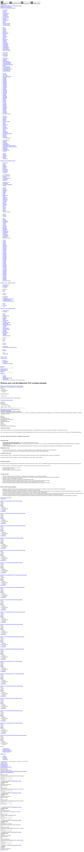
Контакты (8, 5)
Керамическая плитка (16, 3)
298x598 (4, 82)
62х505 (4, 276)
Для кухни (5, 53)
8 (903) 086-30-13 (4, 370)
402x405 (4, 248)
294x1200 (5, 107)
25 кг (4, 290)
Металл (4, 129)
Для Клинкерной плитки (8, 298)
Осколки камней (6, 121)
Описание (3, 411)
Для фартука (5, 14)
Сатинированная (6, 70)
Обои (4, 206)
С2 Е (4, 304)
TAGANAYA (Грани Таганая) (9, 145)
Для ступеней (6, 16)
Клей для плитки (26, 3)
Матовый (5, 180)
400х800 (4, 98)
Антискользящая (6, 67)
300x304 (4, 246)
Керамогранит (5, 3)
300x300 (4, 105)
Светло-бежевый (6, 322)
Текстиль (5, 200)
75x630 (4, 251)
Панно (4, 164)
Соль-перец (5, 128)
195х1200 (5, 112)
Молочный (5, 42)
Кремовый (5, 229)
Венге (4, 38)
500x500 (4, 100)
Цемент (4, 123)
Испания (5, 155)
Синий (4, 35)
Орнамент (5, 131)
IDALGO (5, 141)
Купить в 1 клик (7, 409)
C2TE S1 (5, 305)
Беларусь (5, 156)
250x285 (4, 84)
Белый (4, 28)
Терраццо (5, 126)
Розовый (5, 40)
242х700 (4, 277)
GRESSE (5, 142)
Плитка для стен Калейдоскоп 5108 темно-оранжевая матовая (13, 735)
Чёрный (4, 29)
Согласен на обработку (11, 780)
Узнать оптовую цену (15, 409)
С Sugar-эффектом (7, 66)
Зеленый (5, 41)
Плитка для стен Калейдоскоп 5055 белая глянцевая (11, 562)
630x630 (4, 249)
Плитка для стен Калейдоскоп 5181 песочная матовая (11, 685)
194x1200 (5, 85)
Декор (4, 22)
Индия (4, 157)
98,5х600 (5, 257)
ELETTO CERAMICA (7, 184)
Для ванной (5, 54)
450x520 (4, 104)
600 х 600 (5, 74)
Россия (4, 154)
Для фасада (5, 15)
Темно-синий (6, 328)
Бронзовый (5, 39)
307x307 (4, 102)
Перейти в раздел (4, 7)
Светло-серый (6, 315)
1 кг (4, 338)
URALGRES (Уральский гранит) (10, 146)
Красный (5, 36)
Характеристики (9, 411)
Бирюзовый (5, 232)
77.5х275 (5, 268)
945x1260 (5, 245)
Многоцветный (6, 49)
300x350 (4, 79)
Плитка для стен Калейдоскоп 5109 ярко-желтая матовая (12, 636)
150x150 (4, 253)
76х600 (4, 110)
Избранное (3, 6)
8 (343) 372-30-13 (4, 368)
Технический (5, 19)
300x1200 (5, 89)
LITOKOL (5, 287)
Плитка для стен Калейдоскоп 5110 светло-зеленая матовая (12, 513)
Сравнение (8, 6)
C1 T (4, 306)
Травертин (5, 117)
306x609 (4, 78)
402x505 (4, 254)
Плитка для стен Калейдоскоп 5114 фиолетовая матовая (12, 648)
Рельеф (4, 65)
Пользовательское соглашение (20, 771)
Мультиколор (5, 48)
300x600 (4, 108)
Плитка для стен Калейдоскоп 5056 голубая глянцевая (11, 537)
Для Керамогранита (7, 299)
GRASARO (5, 143)
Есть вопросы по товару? (5, 410)
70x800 (4, 88)
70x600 (4, 94)
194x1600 (5, 96)
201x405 (4, 252)
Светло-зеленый (6, 329)
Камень (4, 120)
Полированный (6, 175)
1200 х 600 (5, 75)
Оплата (11, 5)
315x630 (4, 256)
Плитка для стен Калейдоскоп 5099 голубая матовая (11, 710)
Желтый (4, 34)
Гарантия (5, 758)
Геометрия (5, 136)
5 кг (4, 291)
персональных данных (16, 780)
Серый (4, 30)
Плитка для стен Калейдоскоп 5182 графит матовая (11, 698)
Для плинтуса (6, 17)
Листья (4, 207)
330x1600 (5, 91)
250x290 (4, 86)
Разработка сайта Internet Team (6, 772)
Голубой (4, 37)
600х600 (4, 274)
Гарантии (16, 5)
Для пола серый (6, 24)
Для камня (5, 297)
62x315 (4, 242)
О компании (3, 5)
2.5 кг (4, 339)
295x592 (4, 258)
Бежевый (5, 31)
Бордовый (5, 236)
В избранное (3, 498)
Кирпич (4, 205)
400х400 (4, 278)
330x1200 (5, 87)
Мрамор (4, 119)
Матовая (5, 60)
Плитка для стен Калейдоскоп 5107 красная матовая (11, 722)
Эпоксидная (5, 353)
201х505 (4, 275)
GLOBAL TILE (6, 149)
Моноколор (5, 124)
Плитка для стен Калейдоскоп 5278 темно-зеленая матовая (12, 611)
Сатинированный (6, 178)
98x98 (4, 99)
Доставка (20, 5)
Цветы (4, 203)
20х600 (4, 262)
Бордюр (4, 20)
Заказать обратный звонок (5, 766)
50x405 (4, 243)
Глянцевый (5, 179)
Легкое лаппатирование (8, 64)
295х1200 (5, 111)
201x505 (4, 255)
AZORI (4, 185)
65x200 (4, 101)
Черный (4, 222)
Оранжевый (5, 43)
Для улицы (5, 55)
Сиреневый (5, 46)
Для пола (5, 11)
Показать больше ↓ (7, 25)
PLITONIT (5, 286)
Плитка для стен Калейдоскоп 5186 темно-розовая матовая (12, 550)
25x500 (4, 260)
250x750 (4, 264)
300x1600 (5, 83)
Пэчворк (5, 134)
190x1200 (5, 90)
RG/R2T (4, 350)
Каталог (4, 376)
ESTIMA (5, 151)
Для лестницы (6, 13)
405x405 (4, 77)
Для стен (5, 12)
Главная (4, 375)
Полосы (4, 135)
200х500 (4, 279)
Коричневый (5, 32)
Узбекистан (5, 158)
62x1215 (4, 247)
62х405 (4, 244)
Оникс (4, 125)
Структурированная (7, 62)
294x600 (4, 109)
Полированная (6, 61)
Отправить (3, 846)
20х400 (4, 263)
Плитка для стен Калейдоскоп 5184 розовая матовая (11, 599)
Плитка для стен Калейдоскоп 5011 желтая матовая (11, 500)
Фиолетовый (5, 45)
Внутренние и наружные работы (10, 347)
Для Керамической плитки (8, 301)
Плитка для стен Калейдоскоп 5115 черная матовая (11, 661)
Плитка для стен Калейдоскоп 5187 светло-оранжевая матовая (13, 574)
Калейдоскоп (5, 378)
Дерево (4, 118)
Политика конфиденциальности (7, 771)
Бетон (4, 122)
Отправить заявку (4, 782)
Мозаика (5, 18)
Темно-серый (5, 320)
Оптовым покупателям (8, 363)
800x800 (4, 95)
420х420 (4, 273)
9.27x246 (5, 269)
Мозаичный (5, 132)
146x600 (4, 80)
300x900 (4, 270)
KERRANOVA (6, 144)
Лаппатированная (6, 63)
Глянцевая (5, 59)
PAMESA (5, 147)
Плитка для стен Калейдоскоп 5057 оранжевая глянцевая (12, 587)
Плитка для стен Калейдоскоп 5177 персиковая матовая (12, 673)
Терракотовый (6, 47)
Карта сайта (5, 759)
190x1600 (5, 93)
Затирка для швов (36, 3)
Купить (2, 409)
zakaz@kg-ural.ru (3, 358)
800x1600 (5, 97)
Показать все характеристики (6, 400)
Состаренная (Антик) (7, 68)
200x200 (4, 106)
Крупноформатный (7, 76)
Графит (4, 319)
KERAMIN (5, 148)
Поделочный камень (7, 133)
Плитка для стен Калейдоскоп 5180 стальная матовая (11, 624)
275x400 (4, 267)
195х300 (4, 259)
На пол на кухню (6, 23)
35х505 (4, 241)
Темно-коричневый (7, 324)
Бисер (4, 194)
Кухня (4, 209)
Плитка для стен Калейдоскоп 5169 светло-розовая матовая (12, 525)
